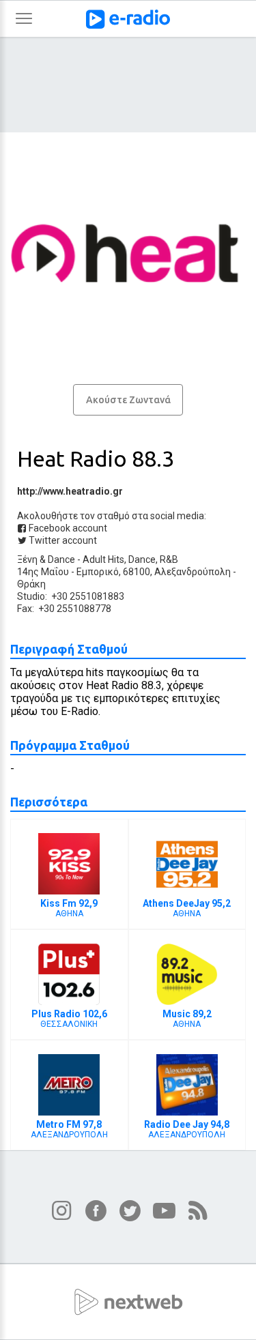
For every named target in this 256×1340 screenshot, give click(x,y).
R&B (169, 559)
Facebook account (67, 528)
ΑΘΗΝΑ (69, 908)
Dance (142, 559)
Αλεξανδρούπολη (192, 571)
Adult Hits (103, 559)
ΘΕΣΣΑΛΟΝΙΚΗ (69, 1018)
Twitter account (62, 540)
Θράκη (31, 584)
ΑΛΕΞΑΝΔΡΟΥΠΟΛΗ (69, 1129)
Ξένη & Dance (46, 559)
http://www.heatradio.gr (70, 491)
